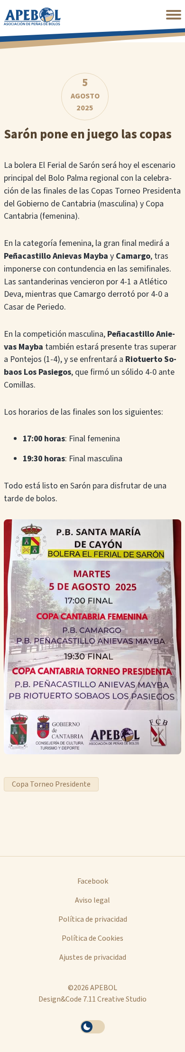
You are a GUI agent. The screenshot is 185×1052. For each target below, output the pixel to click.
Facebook (92, 881)
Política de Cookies (92, 938)
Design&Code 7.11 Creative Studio (92, 999)
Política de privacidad (92, 919)
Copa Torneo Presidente (51, 784)
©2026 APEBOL (92, 988)
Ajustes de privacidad (92, 957)
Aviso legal (92, 900)
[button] (173, 15)
